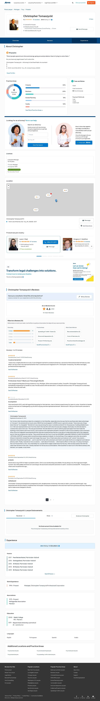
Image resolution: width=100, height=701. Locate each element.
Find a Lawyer (8, 670)
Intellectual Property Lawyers (58, 688)
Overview (15, 40)
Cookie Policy (25, 695)
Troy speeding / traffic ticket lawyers (46, 654)
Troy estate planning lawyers (44, 650)
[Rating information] (51, 19)
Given (49, 516)
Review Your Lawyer (10, 672)
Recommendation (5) (73, 331)
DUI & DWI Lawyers (55, 677)
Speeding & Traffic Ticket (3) (47, 331)
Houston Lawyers (32, 677)
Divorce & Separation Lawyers (58, 685)
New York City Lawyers (33, 670)
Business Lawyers (55, 672)
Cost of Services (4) (73, 336)
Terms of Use (8, 695)
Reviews (50, 40)
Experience (84, 40)
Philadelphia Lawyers (33, 683)
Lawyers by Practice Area (34, 2)
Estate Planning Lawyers (57, 680)
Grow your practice (81, 2)
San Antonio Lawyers (33, 688)
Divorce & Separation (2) (45, 336)
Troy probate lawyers (13, 654)
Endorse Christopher (82, 516)
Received (20, 516)
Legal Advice (8, 675)
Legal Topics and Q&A (50, 2)
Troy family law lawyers (72, 650)
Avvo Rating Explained (79, 677)
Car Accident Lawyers (56, 683)
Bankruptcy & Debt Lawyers (58, 670)
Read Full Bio (11, 73)
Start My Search (38, 145)
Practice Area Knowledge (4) (76, 341)
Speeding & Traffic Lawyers (58, 690)
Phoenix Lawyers (32, 685)
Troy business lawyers (13, 650)
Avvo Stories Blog (9, 680)
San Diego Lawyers (32, 690)
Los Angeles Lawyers (33, 672)
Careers (76, 672)
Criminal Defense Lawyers (57, 675)
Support (76, 675)
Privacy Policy (16, 695)
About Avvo (76, 670)
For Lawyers (8, 683)
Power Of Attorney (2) (45, 341)
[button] (56, 200)
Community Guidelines (37, 695)
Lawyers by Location (19, 2)
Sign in (92, 3)
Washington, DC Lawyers (34, 680)
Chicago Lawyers (32, 675)
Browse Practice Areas (10, 677)
